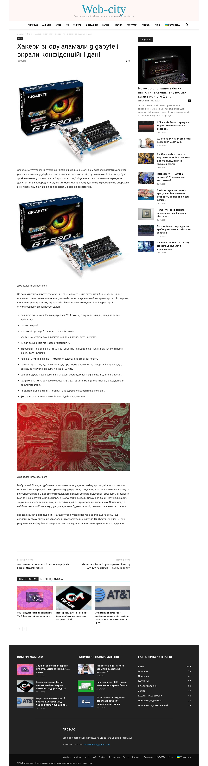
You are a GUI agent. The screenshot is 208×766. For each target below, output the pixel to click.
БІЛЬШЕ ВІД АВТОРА (51, 579)
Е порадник (92, 25)
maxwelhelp (143, 100)
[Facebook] (20, 68)
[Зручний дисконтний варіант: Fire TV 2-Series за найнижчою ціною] (35, 598)
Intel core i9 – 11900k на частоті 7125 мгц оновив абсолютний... (170, 177)
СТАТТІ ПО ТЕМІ (28, 579)
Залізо (105, 25)
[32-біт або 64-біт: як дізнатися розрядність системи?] (146, 142)
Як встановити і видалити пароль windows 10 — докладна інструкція (111, 700)
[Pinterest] (35, 68)
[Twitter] (28, 68)
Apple (58, 25)
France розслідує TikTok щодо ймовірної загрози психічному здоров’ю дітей (72, 616)
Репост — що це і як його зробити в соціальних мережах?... (110, 668)
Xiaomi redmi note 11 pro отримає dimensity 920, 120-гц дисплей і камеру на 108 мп (106, 566)
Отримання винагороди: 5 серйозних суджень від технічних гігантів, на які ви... (51, 701)
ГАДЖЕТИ (146, 25)
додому (20, 33)
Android (46, 25)
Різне (157, 25)
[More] (50, 68)
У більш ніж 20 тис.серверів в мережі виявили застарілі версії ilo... (173, 125)
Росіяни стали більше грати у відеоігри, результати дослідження (173, 245)
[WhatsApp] (43, 68)
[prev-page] (19, 629)
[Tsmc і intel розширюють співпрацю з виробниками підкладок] (146, 214)
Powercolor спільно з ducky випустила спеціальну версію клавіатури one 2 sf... (162, 92)
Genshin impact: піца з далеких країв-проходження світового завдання (174, 229)
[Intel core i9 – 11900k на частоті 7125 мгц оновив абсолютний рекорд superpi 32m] (146, 178)
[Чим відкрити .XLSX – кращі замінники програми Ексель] (86, 686)
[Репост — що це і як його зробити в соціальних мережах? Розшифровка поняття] (86, 669)
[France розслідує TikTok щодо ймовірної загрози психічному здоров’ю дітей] (73, 598)
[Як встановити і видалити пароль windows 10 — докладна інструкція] (86, 701)
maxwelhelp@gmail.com (97, 744)
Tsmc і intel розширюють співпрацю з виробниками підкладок (171, 213)
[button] (187, 25)
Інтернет (118, 25)
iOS (67, 25)
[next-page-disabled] (24, 629)
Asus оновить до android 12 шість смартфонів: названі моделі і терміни (43, 566)
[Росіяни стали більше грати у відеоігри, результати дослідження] (146, 246)
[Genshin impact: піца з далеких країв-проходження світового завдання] (146, 230)
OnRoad (77, 25)
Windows (33, 25)
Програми (132, 25)
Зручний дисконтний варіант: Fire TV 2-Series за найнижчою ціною (53, 668)
